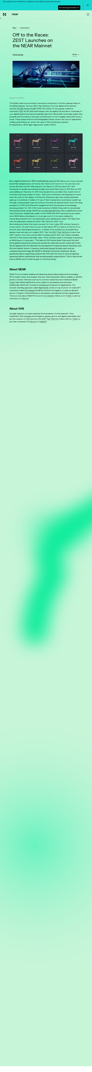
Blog (14, 28)
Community (25, 28)
